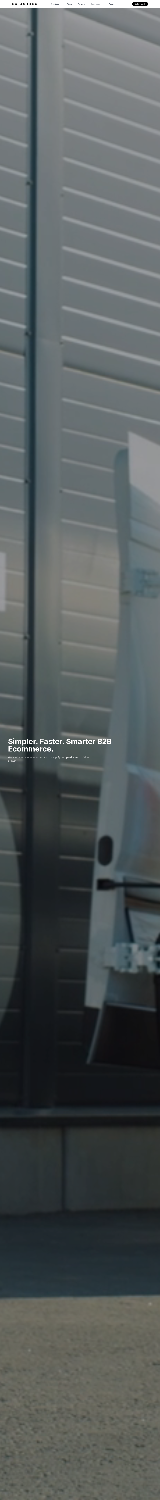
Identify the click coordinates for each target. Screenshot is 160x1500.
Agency (112, 4)
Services (55, 4)
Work (69, 4)
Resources (95, 4)
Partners (81, 4)
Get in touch (140, 4)
